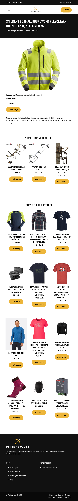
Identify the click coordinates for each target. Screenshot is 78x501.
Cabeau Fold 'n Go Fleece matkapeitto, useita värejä (16, 289)
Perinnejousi (14, 468)
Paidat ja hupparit (31, 31)
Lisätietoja (13, 110)
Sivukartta (67, 497)
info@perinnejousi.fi (65, 2)
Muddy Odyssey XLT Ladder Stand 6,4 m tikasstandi (62, 169)
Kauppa (66, 10)
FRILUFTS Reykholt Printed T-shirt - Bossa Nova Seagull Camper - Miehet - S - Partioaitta (62, 292)
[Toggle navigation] (8, 9)
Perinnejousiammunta (18, 476)
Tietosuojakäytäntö (55, 497)
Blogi (12, 479)
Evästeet (68, 495)
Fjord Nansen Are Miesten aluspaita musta (62, 345)
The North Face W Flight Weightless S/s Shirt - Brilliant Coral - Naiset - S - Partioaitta (39, 347)
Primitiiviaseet (15, 472)
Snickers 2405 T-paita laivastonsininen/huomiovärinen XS (16, 237)
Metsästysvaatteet (15, 31)
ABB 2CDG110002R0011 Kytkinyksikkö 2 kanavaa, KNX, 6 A (62, 403)
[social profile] (20, 2)
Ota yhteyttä (59, 495)
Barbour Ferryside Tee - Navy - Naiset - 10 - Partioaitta (62, 237)
